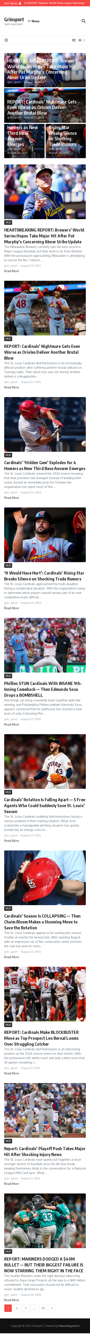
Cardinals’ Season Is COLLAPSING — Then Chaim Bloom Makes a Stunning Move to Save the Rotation (42, 921)
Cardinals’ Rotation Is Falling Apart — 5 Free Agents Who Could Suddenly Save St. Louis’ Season (44, 805)
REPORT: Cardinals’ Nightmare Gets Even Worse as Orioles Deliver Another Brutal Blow (42, 107)
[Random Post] (73, 40)
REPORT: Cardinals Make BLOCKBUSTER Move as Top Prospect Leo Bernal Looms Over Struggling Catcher (41, 1037)
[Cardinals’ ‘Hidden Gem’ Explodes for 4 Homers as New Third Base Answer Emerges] (45, 424)
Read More (11, 271)
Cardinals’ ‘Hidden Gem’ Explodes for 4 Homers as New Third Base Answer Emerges (22, 127)
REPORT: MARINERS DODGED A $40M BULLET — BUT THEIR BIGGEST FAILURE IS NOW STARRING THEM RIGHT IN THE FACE (43, 1264)
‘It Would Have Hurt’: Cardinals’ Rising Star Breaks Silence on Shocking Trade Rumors (64, 130)
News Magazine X (69, 1325)
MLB (11, 53)
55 (43, 1308)
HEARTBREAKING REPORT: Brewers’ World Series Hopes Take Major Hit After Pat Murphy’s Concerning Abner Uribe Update (42, 69)
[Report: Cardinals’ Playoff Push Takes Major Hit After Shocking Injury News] (45, 1110)
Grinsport (14, 19)
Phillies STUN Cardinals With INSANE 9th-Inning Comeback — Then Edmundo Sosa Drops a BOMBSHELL (43, 689)
